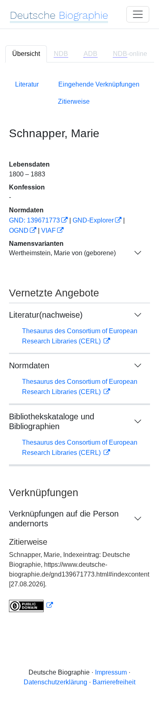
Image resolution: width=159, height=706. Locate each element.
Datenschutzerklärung (55, 682)
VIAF (48, 230)
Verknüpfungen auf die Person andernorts (64, 518)
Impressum (111, 672)
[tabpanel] (79, 345)
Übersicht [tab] (26, 53)
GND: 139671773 (34, 220)
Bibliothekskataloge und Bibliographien (51, 421)
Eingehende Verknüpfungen (98, 84)
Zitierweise (74, 101)
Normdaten (29, 365)
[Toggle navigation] (137, 14)
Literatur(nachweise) (46, 314)
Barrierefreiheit (114, 682)
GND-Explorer (93, 220)
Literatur (27, 84)
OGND (19, 230)
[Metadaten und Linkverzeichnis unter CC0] (31, 605)
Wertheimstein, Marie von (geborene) (62, 252)
